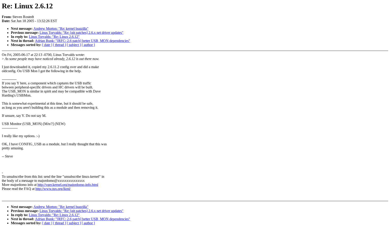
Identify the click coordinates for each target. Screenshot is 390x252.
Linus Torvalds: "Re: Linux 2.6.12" (54, 37)
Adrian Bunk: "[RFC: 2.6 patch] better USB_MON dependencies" (82, 41)
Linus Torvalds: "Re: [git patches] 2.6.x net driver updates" (81, 33)
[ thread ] (59, 45)
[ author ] (88, 45)
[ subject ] (74, 45)
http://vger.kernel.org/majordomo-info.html (67, 185)
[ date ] (47, 45)
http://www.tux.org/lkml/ (53, 189)
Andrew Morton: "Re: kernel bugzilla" (60, 28)
